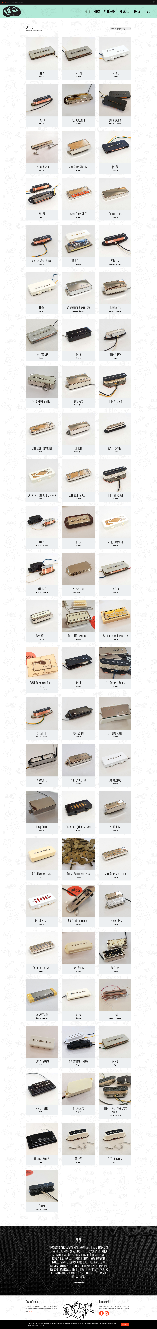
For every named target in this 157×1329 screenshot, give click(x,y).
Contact (137, 11)
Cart (148, 11)
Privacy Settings (39, 1325)
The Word (123, 11)
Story (97, 11)
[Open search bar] (154, 8)
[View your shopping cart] (154, 2)
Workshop (109, 11)
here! (30, 1289)
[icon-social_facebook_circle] (102, 1291)
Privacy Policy (57, 1305)
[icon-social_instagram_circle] (107, 1291)
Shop (87, 11)
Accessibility (64, 1305)
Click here (4, 2)
